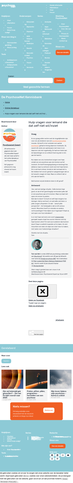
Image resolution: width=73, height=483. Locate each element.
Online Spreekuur (12, 108)
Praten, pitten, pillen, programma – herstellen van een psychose (36, 394)
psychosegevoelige (59, 141)
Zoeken (11, 76)
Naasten (6, 361)
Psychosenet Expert (11, 145)
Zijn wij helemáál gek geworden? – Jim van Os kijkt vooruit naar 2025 (12, 394)
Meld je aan (49, 410)
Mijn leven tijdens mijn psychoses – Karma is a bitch (58, 393)
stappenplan (59, 217)
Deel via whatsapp (36, 306)
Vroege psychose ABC (48, 258)
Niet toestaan (4, 481)
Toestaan (64, 479)
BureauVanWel (38, 266)
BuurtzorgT (38, 256)
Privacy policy (12, 481)
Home (7, 102)
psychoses (35, 145)
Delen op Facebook (36, 300)
